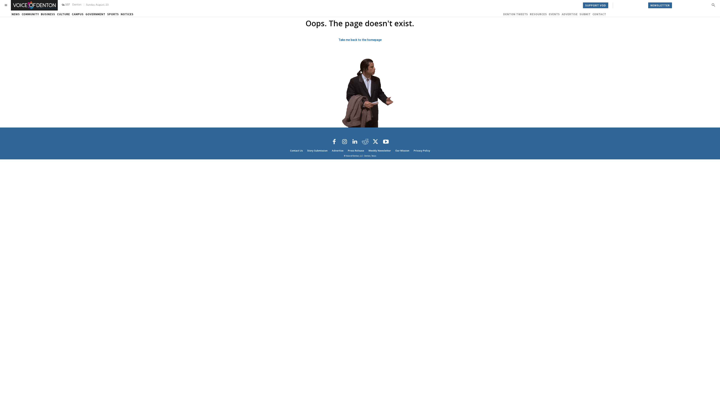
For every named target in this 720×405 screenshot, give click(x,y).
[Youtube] (386, 142)
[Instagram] (344, 142)
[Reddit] (365, 142)
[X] (375, 142)
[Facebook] (334, 142)
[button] (713, 5)
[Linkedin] (355, 142)
